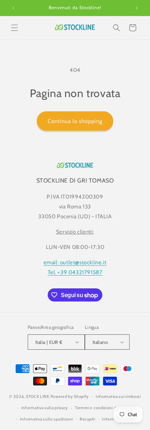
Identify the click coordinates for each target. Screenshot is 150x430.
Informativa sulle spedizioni (46, 419)
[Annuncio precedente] (13, 8)
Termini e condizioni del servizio (105, 407)
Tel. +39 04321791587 (75, 272)
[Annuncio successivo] (137, 8)
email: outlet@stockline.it (75, 262)
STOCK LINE (38, 396)
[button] (15, 28)
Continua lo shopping (75, 121)
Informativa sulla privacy (44, 407)
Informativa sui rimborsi (118, 396)
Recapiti (87, 419)
